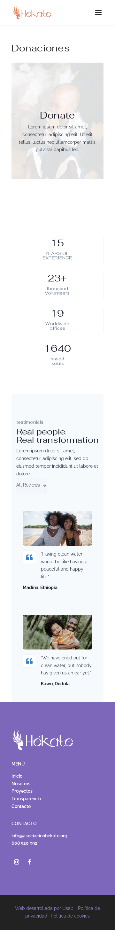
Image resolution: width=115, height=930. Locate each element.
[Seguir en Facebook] (29, 862)
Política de (70, 915)
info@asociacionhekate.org (39, 835)
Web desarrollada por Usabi (44, 908)
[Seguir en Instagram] (17, 862)
